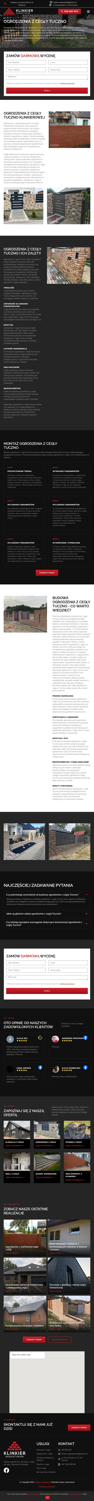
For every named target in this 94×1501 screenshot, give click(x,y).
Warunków (79, 1494)
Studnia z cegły (43, 1464)
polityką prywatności (67, 83)
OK (48, 1497)
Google (80, 1024)
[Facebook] (6, 1470)
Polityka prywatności (47, 1486)
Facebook (65, 1026)
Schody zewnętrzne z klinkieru (45, 1459)
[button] (88, 12)
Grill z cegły (41, 1468)
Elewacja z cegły (43, 1450)
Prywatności (72, 1494)
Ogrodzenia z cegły (44, 1454)
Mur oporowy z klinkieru (46, 1472)
